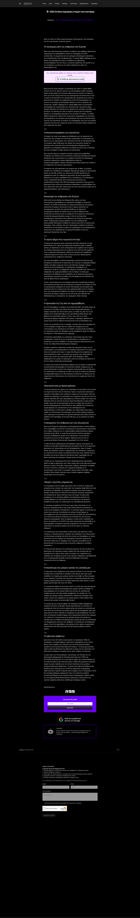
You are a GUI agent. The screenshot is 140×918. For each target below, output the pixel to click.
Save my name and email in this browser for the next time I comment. (63, 803)
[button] (20, 4)
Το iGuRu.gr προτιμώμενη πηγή (71, 79)
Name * (44, 784)
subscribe (70, 708)
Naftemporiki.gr (49, 687)
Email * (72, 784)
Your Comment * (46, 791)
